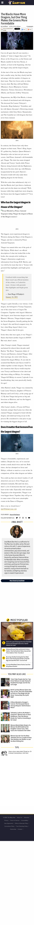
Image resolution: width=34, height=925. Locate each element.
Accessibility (24, 820)
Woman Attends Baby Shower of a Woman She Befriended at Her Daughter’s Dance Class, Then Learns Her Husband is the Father (20, 727)
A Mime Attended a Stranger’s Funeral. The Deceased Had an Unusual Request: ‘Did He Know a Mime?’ (20, 704)
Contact (20, 829)
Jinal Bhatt (5, 26)
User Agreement (8, 823)
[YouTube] (29, 518)
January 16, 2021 (12, 297)
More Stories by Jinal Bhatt (17, 581)
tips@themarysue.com (9, 509)
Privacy (6, 820)
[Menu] (2, 2)
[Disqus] (17, 783)
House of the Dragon (15, 514)
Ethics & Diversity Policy (21, 823)
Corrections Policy (9, 826)
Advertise (26, 817)
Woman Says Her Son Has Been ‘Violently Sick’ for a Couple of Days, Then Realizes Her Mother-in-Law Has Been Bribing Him (21, 738)
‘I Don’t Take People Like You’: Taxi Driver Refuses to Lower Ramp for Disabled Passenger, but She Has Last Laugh (20, 681)
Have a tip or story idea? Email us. (19, 751)
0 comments (30, 26)
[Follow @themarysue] (17, 518)
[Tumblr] (26, 518)
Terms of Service (14, 820)
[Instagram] (23, 518)
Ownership (13, 829)
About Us (19, 817)
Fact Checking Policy (22, 826)
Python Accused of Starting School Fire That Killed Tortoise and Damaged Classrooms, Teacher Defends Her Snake (19, 643)
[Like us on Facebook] (20, 518)
